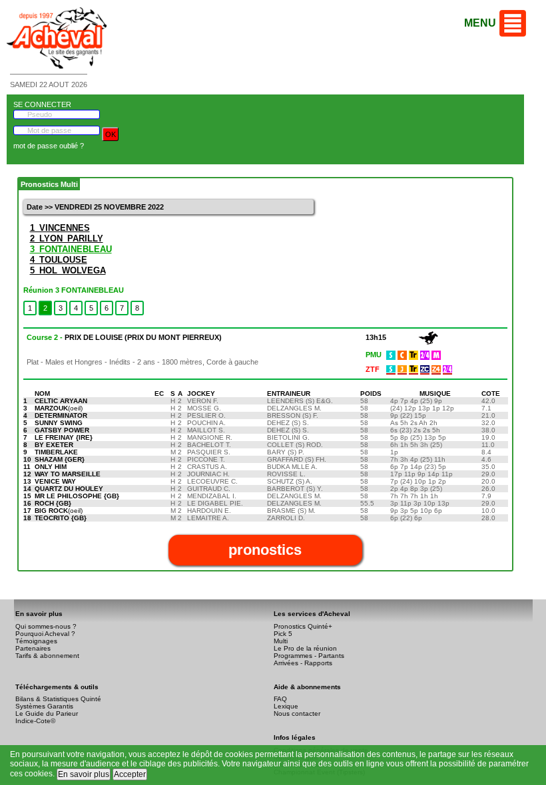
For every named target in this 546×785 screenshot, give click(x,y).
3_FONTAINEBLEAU (71, 249)
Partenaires (33, 648)
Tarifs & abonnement (47, 655)
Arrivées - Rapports (303, 663)
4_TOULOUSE (58, 260)
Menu (480, 23)
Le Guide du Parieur (46, 713)
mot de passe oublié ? (48, 146)
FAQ (280, 699)
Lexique (286, 706)
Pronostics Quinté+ (303, 626)
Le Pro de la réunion (305, 648)
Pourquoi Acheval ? (45, 633)
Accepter (130, 774)
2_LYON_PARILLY (66, 238)
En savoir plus (83, 774)
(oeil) (59, 408)
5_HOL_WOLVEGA (68, 270)
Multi (281, 641)
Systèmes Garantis (44, 706)
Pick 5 (283, 633)
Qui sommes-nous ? (46, 626)
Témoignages (36, 641)
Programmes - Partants (309, 655)
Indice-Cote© (35, 720)
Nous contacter (297, 713)
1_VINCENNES (60, 228)
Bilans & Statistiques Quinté (58, 699)
